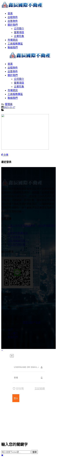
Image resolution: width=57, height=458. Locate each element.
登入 (16, 398)
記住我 (20, 388)
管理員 (9, 104)
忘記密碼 (40, 388)
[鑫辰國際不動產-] (22, 7)
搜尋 (34, 452)
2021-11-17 (9, 107)
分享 (5, 155)
